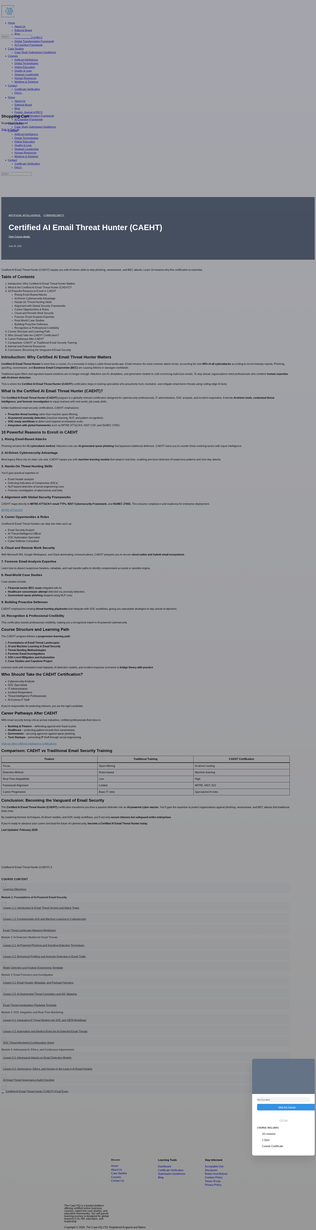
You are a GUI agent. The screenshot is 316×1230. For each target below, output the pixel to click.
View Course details (20, 236)
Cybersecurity (54, 215)
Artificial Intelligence (25, 215)
